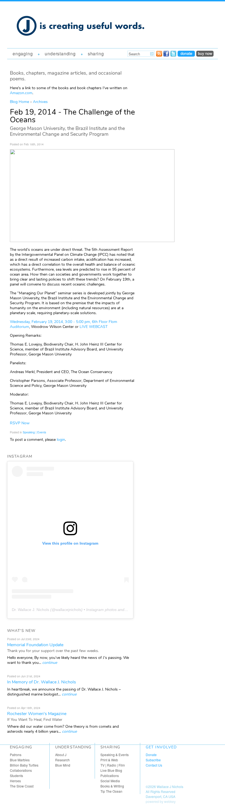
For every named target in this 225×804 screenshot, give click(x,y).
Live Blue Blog (111, 770)
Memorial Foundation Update (35, 645)
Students (16, 775)
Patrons (15, 754)
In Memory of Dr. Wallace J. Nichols (41, 682)
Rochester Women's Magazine (36, 714)
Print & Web (109, 759)
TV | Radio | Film (112, 765)
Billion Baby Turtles (24, 765)
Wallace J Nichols (170, 786)
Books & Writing (112, 786)
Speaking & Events (114, 754)
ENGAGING (23, 53)
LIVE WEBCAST (94, 326)
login (61, 439)
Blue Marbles (20, 759)
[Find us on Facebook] (166, 55)
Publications (109, 775)
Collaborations (21, 770)
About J (60, 754)
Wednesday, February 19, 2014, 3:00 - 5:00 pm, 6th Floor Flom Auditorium (63, 324)
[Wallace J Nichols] (81, 42)
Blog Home (19, 101)
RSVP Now (20, 423)
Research (62, 759)
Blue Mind (62, 765)
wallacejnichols (68, 609)
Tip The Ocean (111, 791)
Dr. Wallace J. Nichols (30, 609)
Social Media (110, 780)
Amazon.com (21, 93)
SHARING (96, 53)
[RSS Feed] (159, 55)
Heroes (15, 780)
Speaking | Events (34, 432)
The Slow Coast (21, 786)
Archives (40, 101)
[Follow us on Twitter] (173, 55)
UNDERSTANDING (60, 53)
